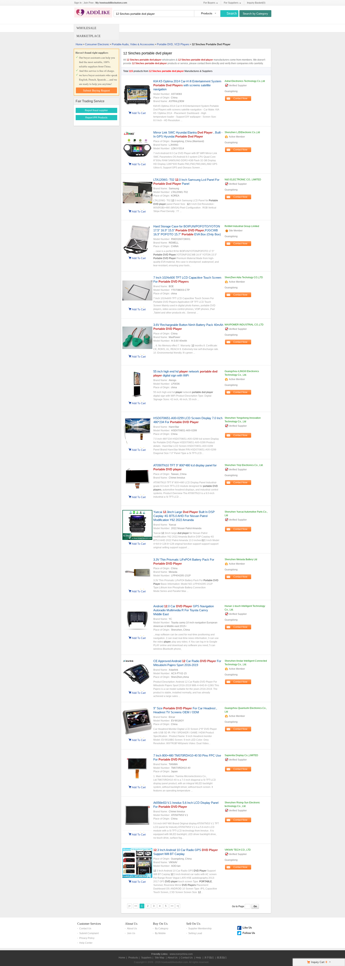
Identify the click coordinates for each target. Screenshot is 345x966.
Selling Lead (195, 933)
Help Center (85, 942)
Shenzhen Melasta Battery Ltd (241, 559)
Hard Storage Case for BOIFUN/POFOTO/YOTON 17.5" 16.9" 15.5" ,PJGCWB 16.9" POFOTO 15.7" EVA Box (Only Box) (187, 230)
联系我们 (222, 957)
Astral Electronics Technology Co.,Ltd (245, 81)
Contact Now (240, 98)
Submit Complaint (89, 933)
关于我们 (209, 957)
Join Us (131, 933)
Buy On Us (160, 923)
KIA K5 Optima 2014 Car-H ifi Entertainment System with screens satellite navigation (187, 85)
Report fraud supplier (96, 110)
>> (172, 906)
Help (198, 957)
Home (79, 44)
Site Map (159, 957)
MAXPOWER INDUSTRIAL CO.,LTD (244, 324)
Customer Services (89, 923)
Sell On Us (193, 923)
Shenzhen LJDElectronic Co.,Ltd (242, 132)
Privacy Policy (86, 938)
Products (133, 957)
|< (130, 906)
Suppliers (146, 957)
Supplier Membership (200, 928)
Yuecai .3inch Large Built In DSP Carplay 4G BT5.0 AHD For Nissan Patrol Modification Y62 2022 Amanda (184, 516)
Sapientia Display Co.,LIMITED (241, 755)
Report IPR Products (96, 117)
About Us (131, 923)
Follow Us (249, 933)
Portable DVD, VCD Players (173, 44)
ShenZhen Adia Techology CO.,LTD (244, 277)
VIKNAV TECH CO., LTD (238, 849)
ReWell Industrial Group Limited (242, 226)
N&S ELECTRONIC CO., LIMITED (243, 179)
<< (135, 906)
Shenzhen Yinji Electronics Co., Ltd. (244, 465)
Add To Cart (139, 113)
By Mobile (160, 933)
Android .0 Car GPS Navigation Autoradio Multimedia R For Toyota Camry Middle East (183, 610)
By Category (161, 928)
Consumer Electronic (97, 44)
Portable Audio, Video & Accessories (133, 44)
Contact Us (85, 928)
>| (178, 906)
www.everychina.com (181, 954)
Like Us (247, 927)
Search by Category (255, 13)
